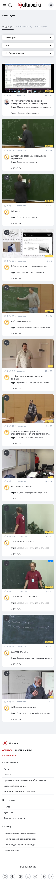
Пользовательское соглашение (19, 833)
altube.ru (31, 866)
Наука (7, 806)
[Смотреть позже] (6, 177)
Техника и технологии (15, 818)
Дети (6, 769)
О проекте (15, 743)
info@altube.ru (9, 755)
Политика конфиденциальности (20, 839)
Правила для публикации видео (20, 844)
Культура (8, 812)
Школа (7, 774)
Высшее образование (15, 786)
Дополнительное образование (19, 791)
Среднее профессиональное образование (25, 780)
